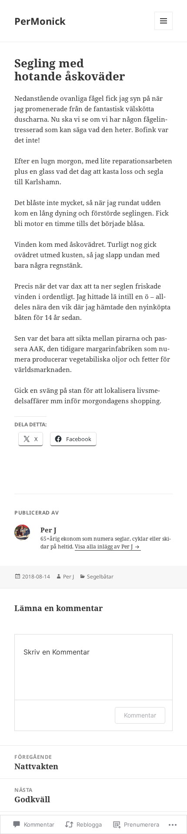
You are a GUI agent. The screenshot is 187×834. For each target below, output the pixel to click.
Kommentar (140, 715)
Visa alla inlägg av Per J (104, 546)
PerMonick (40, 20)
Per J (68, 576)
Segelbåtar (100, 576)
